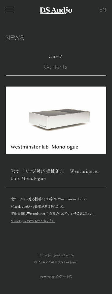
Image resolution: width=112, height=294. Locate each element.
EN (103, 10)
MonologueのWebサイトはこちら (33, 220)
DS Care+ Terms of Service (56, 255)
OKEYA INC (64, 277)
